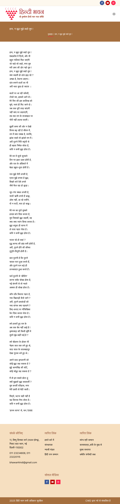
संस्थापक (49, 444)
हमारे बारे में (49, 439)
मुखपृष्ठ (50, 34)
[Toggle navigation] (114, 14)
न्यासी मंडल (49, 449)
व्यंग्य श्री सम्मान (87, 439)
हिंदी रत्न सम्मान (51, 454)
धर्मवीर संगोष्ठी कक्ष (88, 454)
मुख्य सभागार (85, 449)
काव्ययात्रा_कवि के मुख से (91, 444)
